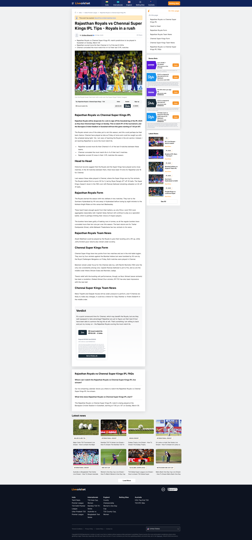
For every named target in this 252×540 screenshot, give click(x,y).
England (106, 497)
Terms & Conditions (77, 529)
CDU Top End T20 (142, 500)
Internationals (93, 497)
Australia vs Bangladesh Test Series (94, 514)
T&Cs (152, 70)
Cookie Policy (99, 529)
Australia (138, 497)
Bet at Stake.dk (91, 356)
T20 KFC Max (140, 503)
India (74, 497)
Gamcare (160, 536)
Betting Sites (124, 497)
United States (155, 529)
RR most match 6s (82, 106)
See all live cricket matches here (105, 18)
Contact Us (109, 529)
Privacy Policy (89, 529)
